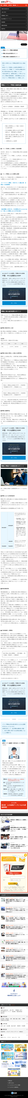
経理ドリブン (7, 2)
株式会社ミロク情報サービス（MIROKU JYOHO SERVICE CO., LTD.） (16, 780)
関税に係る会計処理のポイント (10, 53)
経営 (1, 5)
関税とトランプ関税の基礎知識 (10, 50)
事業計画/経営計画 (5, 8)
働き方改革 (13, 1025)
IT (17, 5)
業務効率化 (3, 1031)
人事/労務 (10, 5)
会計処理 (2, 1018)
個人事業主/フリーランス (6, 18)
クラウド (9, 1037)
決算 (11, 1018)
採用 (2, 1025)
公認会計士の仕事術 (5, 1020)
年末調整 (23, 1025)
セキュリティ (14, 1037)
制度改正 (21, 1031)
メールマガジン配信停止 (13, 1087)
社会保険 (8, 1025)
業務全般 (14, 5)
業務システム (3, 1037)
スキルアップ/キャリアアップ (12, 1031)
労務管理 (18, 1025)
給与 (4, 1025)
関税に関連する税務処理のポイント (11, 56)
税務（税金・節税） (17, 1018)
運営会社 (10, 1080)
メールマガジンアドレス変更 (14, 1085)
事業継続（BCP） (5, 15)
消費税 (23, 1018)
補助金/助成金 (4, 25)
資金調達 (3, 22)
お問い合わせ (11, 1082)
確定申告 (3, 28)
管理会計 (7, 1018)
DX (19, 1037)
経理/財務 (5, 5)
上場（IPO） (4, 12)
